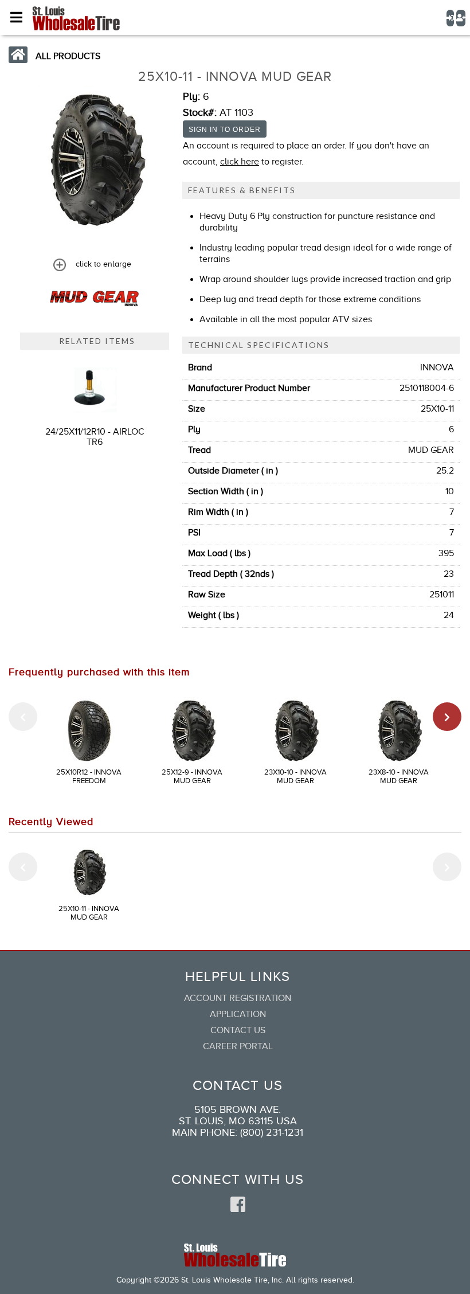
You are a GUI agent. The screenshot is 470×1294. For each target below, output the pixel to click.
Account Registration (237, 998)
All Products (68, 56)
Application (238, 1014)
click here (239, 162)
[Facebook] (237, 1205)
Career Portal (238, 1046)
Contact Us (237, 1030)
